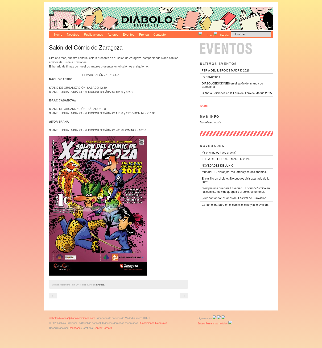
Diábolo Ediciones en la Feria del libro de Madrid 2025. (237, 93)
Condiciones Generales (153, 323)
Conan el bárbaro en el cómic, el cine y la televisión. (235, 204)
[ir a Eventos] (236, 53)
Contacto (159, 34)
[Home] (161, 29)
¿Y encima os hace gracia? (219, 152)
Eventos (128, 34)
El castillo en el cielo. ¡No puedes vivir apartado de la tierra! (235, 180)
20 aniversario (211, 77)
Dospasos (75, 328)
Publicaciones (93, 34)
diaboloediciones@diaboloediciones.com (72, 318)
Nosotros (73, 34)
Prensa (144, 34)
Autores (113, 34)
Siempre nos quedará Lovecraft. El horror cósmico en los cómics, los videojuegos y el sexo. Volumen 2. (236, 189)
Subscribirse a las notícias (213, 323)
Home (58, 34)
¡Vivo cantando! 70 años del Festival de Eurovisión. (234, 198)
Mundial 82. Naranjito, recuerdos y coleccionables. (234, 172)
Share (204, 106)
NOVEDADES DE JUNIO (217, 165)
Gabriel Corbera (103, 328)
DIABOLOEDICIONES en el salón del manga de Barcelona (232, 84)
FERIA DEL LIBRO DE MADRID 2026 (226, 70)
